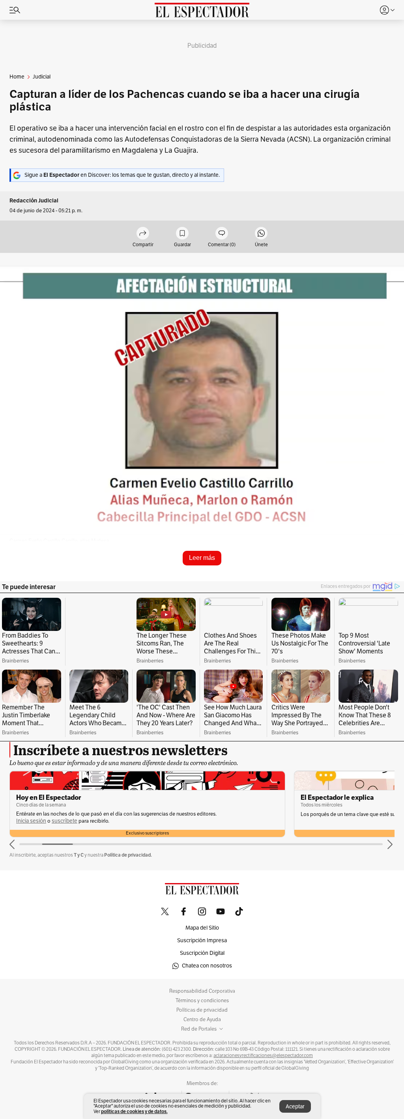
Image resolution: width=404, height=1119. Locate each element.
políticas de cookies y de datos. (134, 1111)
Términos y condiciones (202, 1009)
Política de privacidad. (128, 864)
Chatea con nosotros (207, 974)
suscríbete (64, 830)
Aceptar (295, 1106)
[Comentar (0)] (221, 234)
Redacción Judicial (33, 200)
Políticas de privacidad (202, 1019)
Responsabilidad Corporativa (202, 1000)
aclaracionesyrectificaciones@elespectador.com (263, 1064)
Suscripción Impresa (202, 949)
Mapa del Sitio (202, 937)
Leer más (202, 557)
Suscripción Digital (202, 962)
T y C (79, 864)
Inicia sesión (31, 830)
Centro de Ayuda (202, 1028)
